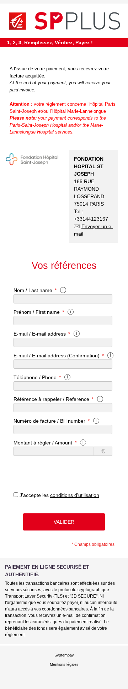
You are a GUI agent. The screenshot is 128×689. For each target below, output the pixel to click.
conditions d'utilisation (74, 495)
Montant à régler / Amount (43, 443)
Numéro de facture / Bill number (49, 421)
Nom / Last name (33, 290)
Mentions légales (64, 664)
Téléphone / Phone (35, 377)
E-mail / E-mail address (40, 334)
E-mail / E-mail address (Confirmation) (57, 355)
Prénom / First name (37, 312)
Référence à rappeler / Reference (51, 399)
